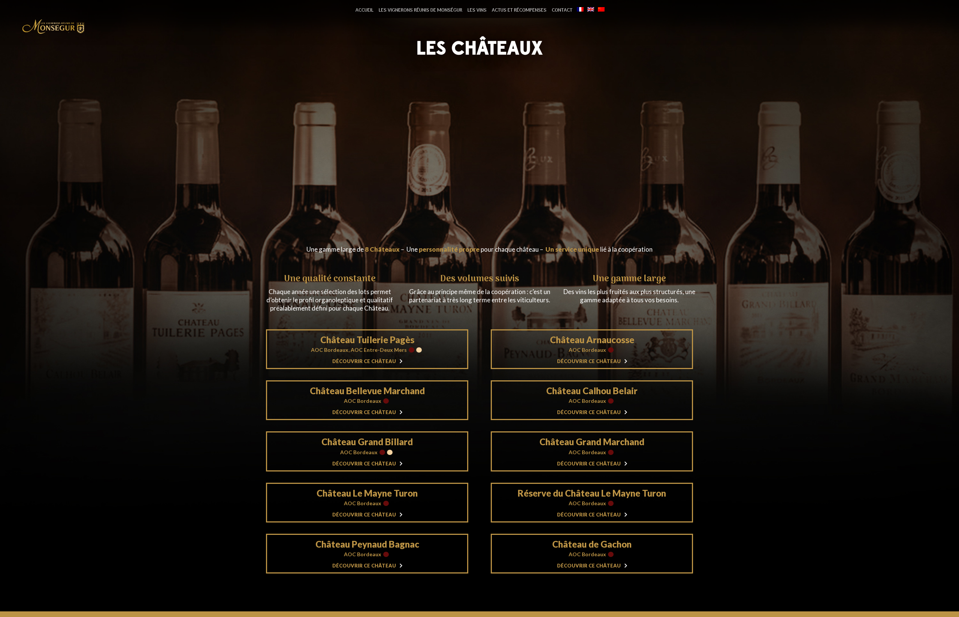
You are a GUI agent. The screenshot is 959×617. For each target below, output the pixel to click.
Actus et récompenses (519, 10)
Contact (562, 10)
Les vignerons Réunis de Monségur (420, 10)
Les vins (477, 10)
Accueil (364, 10)
